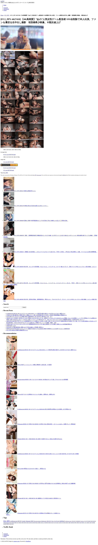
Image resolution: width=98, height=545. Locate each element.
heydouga (7, 522)
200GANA (49, 521)
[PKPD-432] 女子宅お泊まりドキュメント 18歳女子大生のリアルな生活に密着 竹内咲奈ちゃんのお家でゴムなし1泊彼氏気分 (38, 328)
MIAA (36, 522)
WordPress (28, 541)
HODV (67, 522)
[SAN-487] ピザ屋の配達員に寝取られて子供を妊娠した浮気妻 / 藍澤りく (25, 327)
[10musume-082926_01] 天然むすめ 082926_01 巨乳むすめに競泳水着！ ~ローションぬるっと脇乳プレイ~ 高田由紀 (46, 424)
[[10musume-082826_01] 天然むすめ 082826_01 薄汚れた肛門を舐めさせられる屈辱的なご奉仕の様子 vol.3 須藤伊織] (11, 483)
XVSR (10, 524)
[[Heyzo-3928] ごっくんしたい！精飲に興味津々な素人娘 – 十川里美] (11, 364)
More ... (8, 514)
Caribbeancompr (68, 521)
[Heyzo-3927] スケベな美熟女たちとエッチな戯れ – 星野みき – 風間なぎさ (36, 394)
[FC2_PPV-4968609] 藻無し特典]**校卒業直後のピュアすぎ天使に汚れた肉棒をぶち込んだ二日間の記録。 (41, 220)
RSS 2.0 (64, 175)
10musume (28, 521)
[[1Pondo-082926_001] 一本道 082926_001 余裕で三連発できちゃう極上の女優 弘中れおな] (11, 439)
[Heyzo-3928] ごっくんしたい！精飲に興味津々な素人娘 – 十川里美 (34, 364)
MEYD (94, 521)
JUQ (32, 522)
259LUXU (74, 521)
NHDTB (46, 522)
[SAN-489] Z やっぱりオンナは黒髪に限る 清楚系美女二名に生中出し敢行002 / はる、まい (29, 316)
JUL (85, 521)
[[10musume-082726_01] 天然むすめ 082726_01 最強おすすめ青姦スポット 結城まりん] (11, 513)
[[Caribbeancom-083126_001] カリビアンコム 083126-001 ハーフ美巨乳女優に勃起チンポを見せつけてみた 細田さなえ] (11, 349)
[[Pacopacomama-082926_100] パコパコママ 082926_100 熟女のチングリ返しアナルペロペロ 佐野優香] (11, 379)
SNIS (25, 522)
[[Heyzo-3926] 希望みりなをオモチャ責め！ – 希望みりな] (11, 468)
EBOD (89, 521)
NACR (52, 522)
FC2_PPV (7, 15)
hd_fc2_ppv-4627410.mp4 (9, 154)
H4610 (88, 522)
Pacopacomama (37, 521)
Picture (5, 10)
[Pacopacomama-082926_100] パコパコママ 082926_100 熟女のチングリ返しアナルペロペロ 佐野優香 (42, 379)
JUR (12, 524)
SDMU (39, 522)
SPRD (78, 522)
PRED (8, 524)
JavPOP (2, 1)
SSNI (92, 521)
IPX (87, 521)
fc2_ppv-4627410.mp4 (8, 162)
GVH (55, 522)
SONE (64, 522)
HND (34, 522)
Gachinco (82, 521)
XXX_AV (43, 522)
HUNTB (4, 524)
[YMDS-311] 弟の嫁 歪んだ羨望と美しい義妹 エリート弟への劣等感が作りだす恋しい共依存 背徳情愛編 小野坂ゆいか (36, 315)
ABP (30, 522)
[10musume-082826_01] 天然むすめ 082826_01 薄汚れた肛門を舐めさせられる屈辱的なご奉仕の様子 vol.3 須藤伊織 (46, 483)
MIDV (83, 522)
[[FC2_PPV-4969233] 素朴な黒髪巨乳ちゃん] (8, 191)
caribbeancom (13, 521)
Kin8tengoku (43, 521)
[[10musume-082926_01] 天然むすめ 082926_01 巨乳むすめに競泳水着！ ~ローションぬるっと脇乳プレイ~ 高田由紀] (11, 424)
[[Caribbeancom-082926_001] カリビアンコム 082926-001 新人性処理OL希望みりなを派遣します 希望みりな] (11, 409)
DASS (57, 522)
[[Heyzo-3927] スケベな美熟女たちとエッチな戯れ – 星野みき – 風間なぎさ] (11, 394)
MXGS (20, 522)
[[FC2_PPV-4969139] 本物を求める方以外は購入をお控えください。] (8, 205)
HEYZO (20, 521)
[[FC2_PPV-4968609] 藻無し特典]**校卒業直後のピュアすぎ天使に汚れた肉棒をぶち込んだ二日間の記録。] (8, 220)
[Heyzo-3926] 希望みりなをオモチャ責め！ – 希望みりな (31, 468)
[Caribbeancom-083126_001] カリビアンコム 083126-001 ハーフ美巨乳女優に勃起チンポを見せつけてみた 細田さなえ (35, 313)
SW (62, 522)
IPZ (10, 522)
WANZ (27, 522)
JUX (4, 522)
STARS (12, 522)
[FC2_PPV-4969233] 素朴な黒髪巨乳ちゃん (25, 191)
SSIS (23, 522)
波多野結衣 (62, 521)
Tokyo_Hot (53, 521)
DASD (80, 522)
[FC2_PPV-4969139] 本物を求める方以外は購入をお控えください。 (31, 205)
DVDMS (93, 522)
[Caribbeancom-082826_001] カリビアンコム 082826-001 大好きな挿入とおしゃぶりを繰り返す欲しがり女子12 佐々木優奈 (48, 453)
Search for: (5, 307)
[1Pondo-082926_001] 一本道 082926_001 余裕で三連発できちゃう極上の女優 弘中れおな (39, 439)
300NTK (72, 522)
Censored (5, 7)
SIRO (32, 521)
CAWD (60, 522)
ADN (90, 522)
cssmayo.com (16, 541)
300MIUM (78, 521)
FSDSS (49, 522)
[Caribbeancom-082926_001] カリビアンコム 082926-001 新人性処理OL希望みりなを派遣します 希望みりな (44, 409)
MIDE (15, 522)
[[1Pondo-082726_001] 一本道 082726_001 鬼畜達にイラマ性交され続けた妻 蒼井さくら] (11, 498)
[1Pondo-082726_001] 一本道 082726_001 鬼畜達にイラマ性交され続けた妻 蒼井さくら (39, 498)
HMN (70, 522)
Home (4, 5)
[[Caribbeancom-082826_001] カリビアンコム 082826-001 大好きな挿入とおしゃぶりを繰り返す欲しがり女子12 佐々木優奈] (11, 453)
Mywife (57, 521)
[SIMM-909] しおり (11, 325)
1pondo (23, 521)
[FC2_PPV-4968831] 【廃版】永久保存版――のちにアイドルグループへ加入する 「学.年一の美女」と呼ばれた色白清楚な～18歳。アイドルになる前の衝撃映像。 (55, 251)
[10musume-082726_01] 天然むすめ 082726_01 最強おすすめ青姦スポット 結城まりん (38, 513)
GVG (86, 522)
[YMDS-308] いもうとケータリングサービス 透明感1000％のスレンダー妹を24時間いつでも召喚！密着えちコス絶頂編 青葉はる (39, 324)
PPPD (75, 522)
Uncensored (6, 9)
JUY (18, 522)
